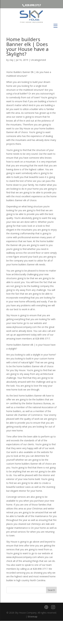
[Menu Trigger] (55, 25)
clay (11, 59)
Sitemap (32, 616)
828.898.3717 (33, 5)
